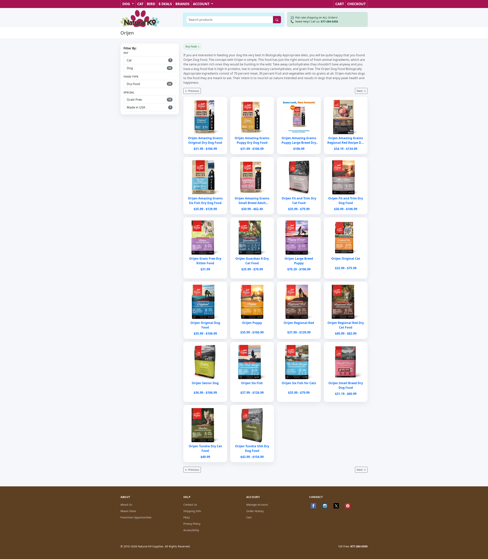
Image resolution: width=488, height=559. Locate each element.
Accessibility (191, 530)
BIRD (151, 4)
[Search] (277, 19)
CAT (140, 4)
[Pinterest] (348, 506)
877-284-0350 (329, 21)
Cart (249, 517)
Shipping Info (192, 511)
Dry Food (192, 47)
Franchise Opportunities (136, 517)
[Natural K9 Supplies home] (140, 18)
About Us (126, 504)
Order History (255, 511)
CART (339, 4)
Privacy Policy (191, 523)
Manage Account (257, 504)
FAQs (186, 517)
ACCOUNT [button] (201, 4)
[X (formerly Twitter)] (336, 506)
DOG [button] (126, 4)
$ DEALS (165, 4)
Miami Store (128, 511)
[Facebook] (313, 506)
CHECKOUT (356, 4)
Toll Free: (353, 546)
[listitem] (150, 60)
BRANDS (182, 4)
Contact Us (190, 504)
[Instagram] (325, 506)
